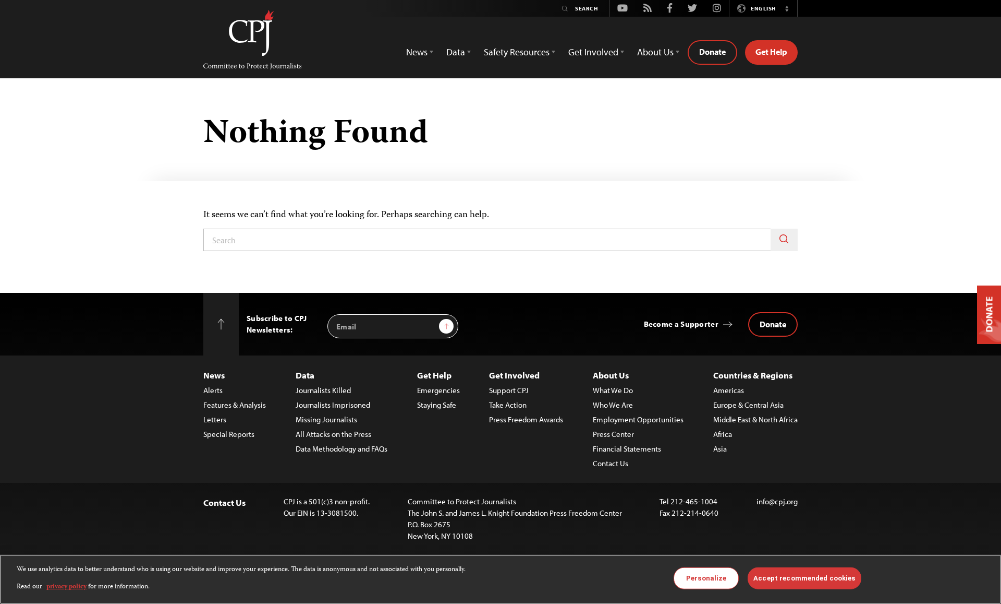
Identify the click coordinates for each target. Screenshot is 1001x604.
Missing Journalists (326, 419)
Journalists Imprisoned (333, 405)
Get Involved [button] (593, 52)
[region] (500, 579)
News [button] (417, 52)
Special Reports (228, 434)
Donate (712, 51)
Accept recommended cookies (804, 578)
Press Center (613, 434)
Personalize (706, 578)
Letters (214, 419)
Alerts (213, 390)
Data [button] (455, 52)
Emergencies (438, 390)
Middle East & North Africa (755, 419)
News (214, 375)
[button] (786, 8)
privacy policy (66, 586)
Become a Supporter (681, 324)
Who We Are (613, 405)
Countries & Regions (752, 375)
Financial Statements (627, 449)
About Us (611, 375)
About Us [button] (655, 52)
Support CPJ (509, 390)
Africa (722, 434)
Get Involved (514, 375)
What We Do (613, 390)
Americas (728, 390)
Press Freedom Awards (526, 419)
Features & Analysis (234, 405)
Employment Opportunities (638, 419)
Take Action (508, 405)
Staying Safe (436, 405)
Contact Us (610, 463)
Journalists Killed (323, 390)
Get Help (771, 51)
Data (305, 375)
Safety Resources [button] (517, 52)
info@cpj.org (777, 501)
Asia (720, 449)
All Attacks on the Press (333, 434)
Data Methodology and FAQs (341, 449)
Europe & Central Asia (748, 405)
